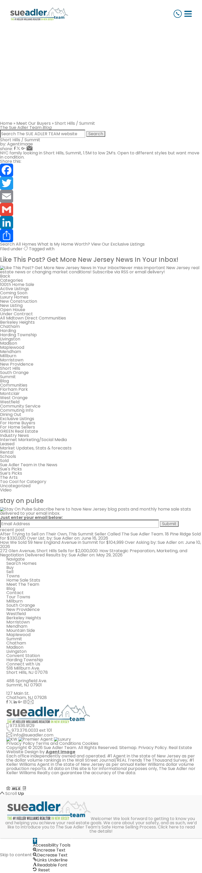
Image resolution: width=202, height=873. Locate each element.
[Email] (101, 196)
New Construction (18, 301)
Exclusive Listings (17, 419)
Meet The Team (22, 584)
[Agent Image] (35, 784)
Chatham (10, 326)
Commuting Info (16, 410)
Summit (8, 377)
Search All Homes (18, 244)
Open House (12, 310)
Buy (10, 568)
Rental (6, 452)
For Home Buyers (17, 423)
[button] (35, 841)
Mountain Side (20, 630)
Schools (8, 456)
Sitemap (128, 748)
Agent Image (60, 752)
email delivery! (150, 272)
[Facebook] (15, 149)
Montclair (10, 394)
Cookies (90, 743)
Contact (15, 593)
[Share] (101, 235)
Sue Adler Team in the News (28, 465)
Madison (8, 343)
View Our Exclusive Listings (118, 244)
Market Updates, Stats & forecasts (36, 448)
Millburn (8, 356)
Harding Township (18, 335)
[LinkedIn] (101, 222)
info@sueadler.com (33, 735)
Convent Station (23, 656)
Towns (13, 576)
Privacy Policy (20, 743)
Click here (168, 827)
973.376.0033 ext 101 (32, 730)
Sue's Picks (11, 469)
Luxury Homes (14, 297)
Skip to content (16, 855)
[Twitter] (18, 149)
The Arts (9, 477)
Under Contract (16, 314)
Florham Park (14, 389)
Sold (4, 461)
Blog (4, 381)
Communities (13, 385)
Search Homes (21, 563)
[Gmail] (23, 149)
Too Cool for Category (23, 482)
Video (6, 490)
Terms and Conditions (58, 743)
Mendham (10, 352)
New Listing (11, 305)
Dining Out (10, 414)
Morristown (11, 360)
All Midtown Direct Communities (33, 318)
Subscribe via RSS (110, 272)
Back (5, 276)
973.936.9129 (22, 726)
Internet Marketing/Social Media (33, 440)
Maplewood (12, 347)
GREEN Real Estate (19, 431)
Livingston (10, 339)
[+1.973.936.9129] (178, 14)
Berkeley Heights (17, 322)
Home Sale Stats (23, 580)
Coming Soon (13, 293)
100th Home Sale (17, 284)
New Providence (16, 364)
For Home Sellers (17, 427)
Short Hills (10, 368)
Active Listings (14, 289)
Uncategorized (15, 486)
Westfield (9, 402)
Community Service (20, 406)
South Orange (14, 373)
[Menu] (188, 14)
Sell (9, 572)
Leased (7, 444)
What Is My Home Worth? (63, 244)
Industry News (14, 435)
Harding (8, 331)
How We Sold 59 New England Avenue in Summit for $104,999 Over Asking (74, 542)
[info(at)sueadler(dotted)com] (31, 702)
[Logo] (39, 13)
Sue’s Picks (11, 473)
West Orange (14, 398)
